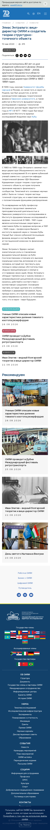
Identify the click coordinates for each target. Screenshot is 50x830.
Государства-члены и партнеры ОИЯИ (25, 685)
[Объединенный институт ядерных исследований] (25, 625)
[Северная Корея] (42, 634)
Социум (25, 770)
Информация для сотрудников (25, 773)
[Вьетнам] (25, 638)
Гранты (25, 724)
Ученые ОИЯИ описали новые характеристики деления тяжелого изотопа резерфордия (22, 317)
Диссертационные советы (25, 734)
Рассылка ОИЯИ (25, 764)
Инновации (25, 721)
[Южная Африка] (13, 655)
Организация (14, 527)
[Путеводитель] (33, 13)
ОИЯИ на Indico (25, 757)
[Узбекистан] (8, 634)
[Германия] (31, 655)
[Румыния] (19, 634)
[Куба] (37, 634)
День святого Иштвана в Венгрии (24, 554)
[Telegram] (19, 595)
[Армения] (42, 638)
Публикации (11, 309)
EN (38, 13)
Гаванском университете (23, 99)
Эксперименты (25, 715)
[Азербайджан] (25, 643)
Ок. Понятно (25, 825)
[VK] (25, 595)
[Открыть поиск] (28, 13)
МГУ (11, 111)
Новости (34, 23)
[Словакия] (13, 634)
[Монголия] (31, 634)
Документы (25, 682)
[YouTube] (31, 595)
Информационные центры (25, 692)
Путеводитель (25, 588)
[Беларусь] (37, 638)
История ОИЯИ (25, 698)
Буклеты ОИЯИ (25, 695)
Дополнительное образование (25, 793)
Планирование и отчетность (25, 718)
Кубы (34, 117)
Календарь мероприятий (25, 751)
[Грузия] (19, 638)
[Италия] (25, 655)
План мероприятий (25, 754)
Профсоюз (25, 777)
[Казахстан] (8, 638)
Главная (6, 23)
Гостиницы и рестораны (25, 797)
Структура (25, 678)
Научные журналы (25, 731)
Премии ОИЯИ (25, 728)
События (20, 23)
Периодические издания (25, 761)
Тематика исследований (25, 708)
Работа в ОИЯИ (25, 573)
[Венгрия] (36, 655)
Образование (25, 738)
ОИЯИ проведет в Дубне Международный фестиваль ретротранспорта (18, 339)
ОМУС (25, 780)
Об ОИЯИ (25, 675)
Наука (25, 704)
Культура (9, 331)
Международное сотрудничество (25, 688)
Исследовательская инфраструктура (25, 711)
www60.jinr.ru (16, 5)
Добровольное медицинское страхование (25, 790)
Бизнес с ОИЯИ (25, 578)
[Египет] (13, 638)
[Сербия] (19, 655)
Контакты (25, 803)
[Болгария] (31, 638)
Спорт (25, 787)
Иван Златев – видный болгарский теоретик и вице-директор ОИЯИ (22, 359)
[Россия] (25, 634)
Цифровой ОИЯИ (25, 583)
